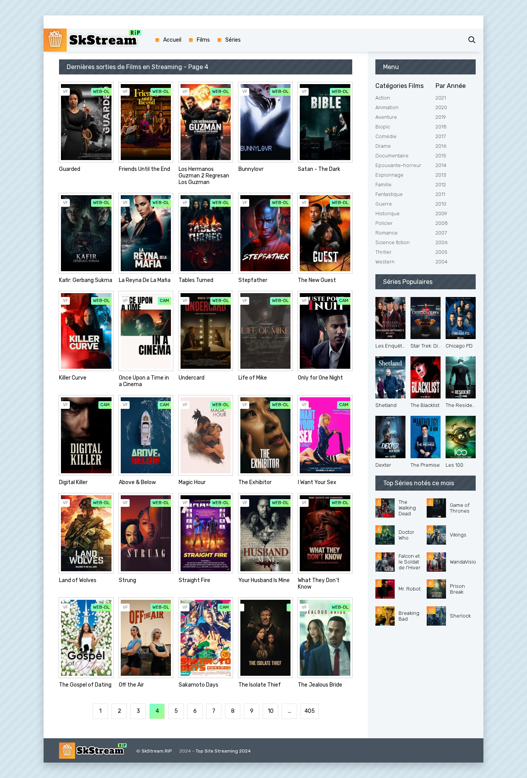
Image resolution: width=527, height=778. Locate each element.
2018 (441, 127)
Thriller (383, 252)
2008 (442, 223)
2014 (441, 165)
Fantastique (389, 194)
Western (385, 262)
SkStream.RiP (157, 751)
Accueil (172, 40)
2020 (441, 107)
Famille (383, 184)
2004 (442, 262)
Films (203, 40)
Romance (386, 233)
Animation (387, 107)
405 (309, 711)
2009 (441, 213)
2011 (440, 194)
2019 (441, 117)
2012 (441, 184)
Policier (384, 223)
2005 (442, 252)
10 (271, 711)
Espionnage (389, 175)
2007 (441, 233)
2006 (442, 242)
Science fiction (392, 242)
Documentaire (392, 156)
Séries (233, 40)
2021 (441, 98)
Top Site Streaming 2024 (223, 751)
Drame (383, 146)
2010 (441, 204)
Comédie (386, 136)
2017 (441, 136)
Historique (387, 213)
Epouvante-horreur (398, 165)
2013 (441, 175)
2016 (441, 146)
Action (382, 98)
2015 (441, 156)
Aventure (386, 117)
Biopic (382, 127)
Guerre (383, 204)
